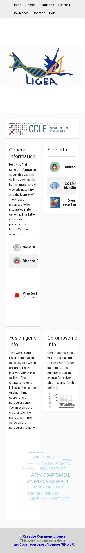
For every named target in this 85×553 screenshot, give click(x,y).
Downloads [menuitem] (21, 13)
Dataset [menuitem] (64, 5)
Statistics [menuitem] (47, 5)
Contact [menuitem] (39, 13)
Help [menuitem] (52, 13)
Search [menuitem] (30, 5)
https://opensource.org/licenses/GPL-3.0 (42, 544)
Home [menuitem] (17, 5)
